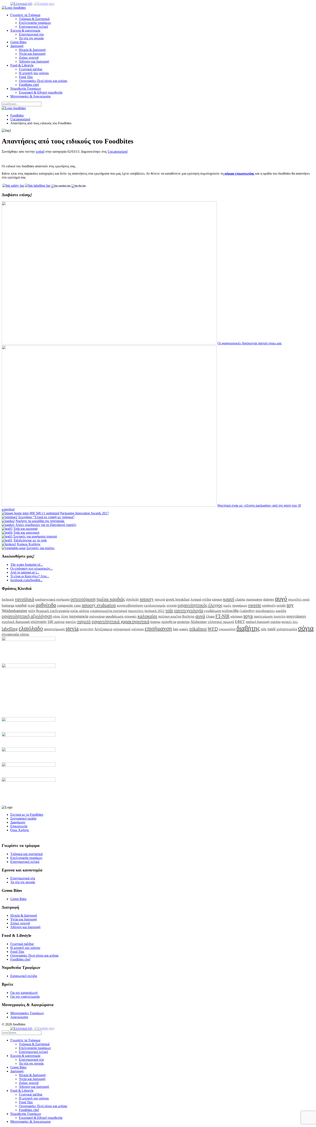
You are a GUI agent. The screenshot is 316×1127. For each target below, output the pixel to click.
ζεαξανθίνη (247, 611)
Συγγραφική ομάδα (23, 818)
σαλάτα (275, 622)
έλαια (210, 616)
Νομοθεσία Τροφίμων (25, 88)
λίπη (64, 616)
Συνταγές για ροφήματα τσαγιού (35, 536)
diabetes (268, 599)
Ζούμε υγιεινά (28, 57)
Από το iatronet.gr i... (24, 572)
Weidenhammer (14, 610)
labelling (10, 628)
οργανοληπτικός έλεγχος (200, 605)
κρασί (228, 599)
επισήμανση (158, 628)
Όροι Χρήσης (19, 830)
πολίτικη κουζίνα (169, 616)
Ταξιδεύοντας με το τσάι (30, 540)
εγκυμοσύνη (227, 629)
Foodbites (17, 115)
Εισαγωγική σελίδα (23, 976)
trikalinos (198, 628)
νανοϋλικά (24, 599)
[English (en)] (44, 3)
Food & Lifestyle (22, 65)
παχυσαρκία (78, 616)
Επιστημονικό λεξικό (33, 26)
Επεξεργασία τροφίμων (35, 23)
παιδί (271, 629)
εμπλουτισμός (155, 605)
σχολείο (132, 599)
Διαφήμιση (17, 822)
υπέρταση (38, 621)
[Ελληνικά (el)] (21, 3)
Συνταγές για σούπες (40, 548)
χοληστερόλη (286, 629)
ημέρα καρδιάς (111, 599)
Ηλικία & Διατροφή (32, 50)
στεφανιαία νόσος (15, 634)
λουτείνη (279, 616)
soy (290, 605)
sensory (147, 599)
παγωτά (160, 599)
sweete (254, 605)
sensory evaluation (99, 605)
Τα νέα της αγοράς (31, 38)
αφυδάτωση (114, 616)
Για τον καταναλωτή (24, 992)
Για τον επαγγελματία (25, 996)
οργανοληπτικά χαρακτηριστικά (120, 621)
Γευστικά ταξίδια (30, 69)
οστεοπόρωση (83, 599)
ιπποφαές (130, 616)
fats (175, 629)
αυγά (200, 616)
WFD (213, 628)
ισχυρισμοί (121, 629)
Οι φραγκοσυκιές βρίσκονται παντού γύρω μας (250, 343)
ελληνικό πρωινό (221, 622)
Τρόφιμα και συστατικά (26, 854)
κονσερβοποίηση (130, 605)
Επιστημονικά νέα (31, 34)
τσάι (169, 610)
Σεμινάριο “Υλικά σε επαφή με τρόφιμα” (46, 517)
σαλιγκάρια (97, 616)
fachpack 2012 (154, 611)
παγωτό (84, 621)
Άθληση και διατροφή (34, 61)
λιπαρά (195, 599)
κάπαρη (217, 599)
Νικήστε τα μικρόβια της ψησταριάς (39, 521)
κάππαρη (236, 616)
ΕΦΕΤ (240, 622)
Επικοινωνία (18, 826)
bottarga (8, 605)
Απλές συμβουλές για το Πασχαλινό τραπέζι (45, 525)
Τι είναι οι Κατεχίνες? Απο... (29, 576)
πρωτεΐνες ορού (299, 599)
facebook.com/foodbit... (26, 580)
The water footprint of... (26, 564)
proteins (183, 622)
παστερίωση (263, 616)
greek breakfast (178, 599)
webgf (40, 151)
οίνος (56, 616)
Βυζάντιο (188, 616)
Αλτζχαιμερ (103, 629)
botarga (155, 622)
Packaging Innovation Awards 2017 (84, 513)
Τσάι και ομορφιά (25, 528)
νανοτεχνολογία (188, 610)
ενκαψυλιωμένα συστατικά (108, 611)
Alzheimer (198, 622)
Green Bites (18, 42)
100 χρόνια (55, 622)
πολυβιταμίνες (265, 611)
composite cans (69, 605)
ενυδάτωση (212, 611)
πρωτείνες (136, 611)
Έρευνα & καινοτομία (25, 30)
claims (240, 599)
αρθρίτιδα (46, 605)
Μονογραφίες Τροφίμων (27, 1013)
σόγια (306, 628)
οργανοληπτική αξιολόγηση (27, 616)
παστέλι (70, 622)
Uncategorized (20, 119)
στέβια (206, 599)
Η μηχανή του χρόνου (34, 73)
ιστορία (172, 605)
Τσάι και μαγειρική (26, 532)
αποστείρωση (54, 629)
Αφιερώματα (19, 1017)
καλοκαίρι (147, 616)
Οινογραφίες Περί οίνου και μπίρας (43, 81)
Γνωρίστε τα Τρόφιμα (25, 15)
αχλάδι (281, 605)
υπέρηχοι (137, 629)
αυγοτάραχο (296, 616)
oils (263, 629)
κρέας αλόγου (79, 611)
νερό (31, 605)
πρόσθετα (168, 622)
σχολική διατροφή (16, 622)
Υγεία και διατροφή (32, 54)
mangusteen (254, 599)
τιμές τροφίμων (235, 605)
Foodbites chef (29, 84)
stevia (72, 628)
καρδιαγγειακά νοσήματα (52, 599)
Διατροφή (16, 46)
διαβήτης (248, 628)
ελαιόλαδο (31, 628)
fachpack (8, 599)
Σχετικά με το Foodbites (26, 814)
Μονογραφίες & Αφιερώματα (30, 96)
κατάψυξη (269, 605)
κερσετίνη (86, 629)
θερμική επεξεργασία (52, 611)
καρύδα (281, 611)
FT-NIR (222, 616)
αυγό (281, 598)
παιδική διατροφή (258, 622)
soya (248, 616)
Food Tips (26, 77)
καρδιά (21, 605)
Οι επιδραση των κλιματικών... (31, 568)
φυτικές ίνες (289, 622)
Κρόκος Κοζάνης (28, 544)
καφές (184, 629)
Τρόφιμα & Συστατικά (34, 19)
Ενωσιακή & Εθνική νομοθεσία (40, 92)
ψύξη (31, 611)
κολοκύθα (230, 610)
